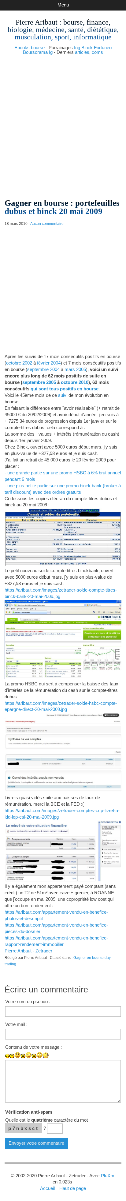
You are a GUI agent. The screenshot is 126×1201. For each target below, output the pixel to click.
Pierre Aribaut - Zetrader (28, 950)
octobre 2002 (19, 362)
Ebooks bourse (29, 47)
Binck (87, 47)
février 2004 (49, 362)
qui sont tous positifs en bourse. (65, 388)
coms (97, 52)
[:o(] (46, 1055)
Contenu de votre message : (33, 1047)
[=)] (17, 1055)
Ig (51, 52)
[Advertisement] (63, 124)
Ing (77, 47)
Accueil (47, 1188)
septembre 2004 (43, 369)
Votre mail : (16, 1024)
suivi (62, 395)
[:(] (34, 1056)
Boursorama (35, 52)
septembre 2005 (39, 382)
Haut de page (72, 1188)
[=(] (39, 1055)
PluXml (108, 1175)
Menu (63, 4)
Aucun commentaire (47, 223)
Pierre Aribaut (36, 22)
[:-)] (12, 1056)
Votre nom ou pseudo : (27, 1001)
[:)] (7, 1056)
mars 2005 (75, 369)
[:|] (23, 1056)
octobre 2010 (74, 382)
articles (82, 52)
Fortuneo (103, 47)
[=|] (28, 1055)
